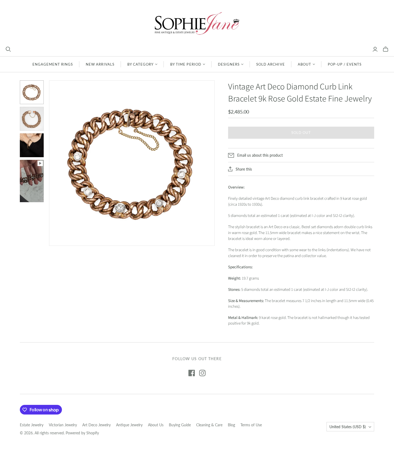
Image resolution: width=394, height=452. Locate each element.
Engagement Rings (52, 64)
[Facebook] (191, 373)
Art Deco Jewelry (96, 425)
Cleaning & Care (209, 425)
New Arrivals (100, 64)
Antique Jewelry (129, 425)
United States (347, 426)
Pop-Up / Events (345, 64)
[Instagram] (202, 373)
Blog (231, 425)
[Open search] (8, 49)
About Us (155, 425)
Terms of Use (251, 425)
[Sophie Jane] (197, 23)
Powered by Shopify (82, 433)
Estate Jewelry (31, 425)
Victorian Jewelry (63, 425)
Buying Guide (180, 425)
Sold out (301, 132)
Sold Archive (270, 64)
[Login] (375, 49)
